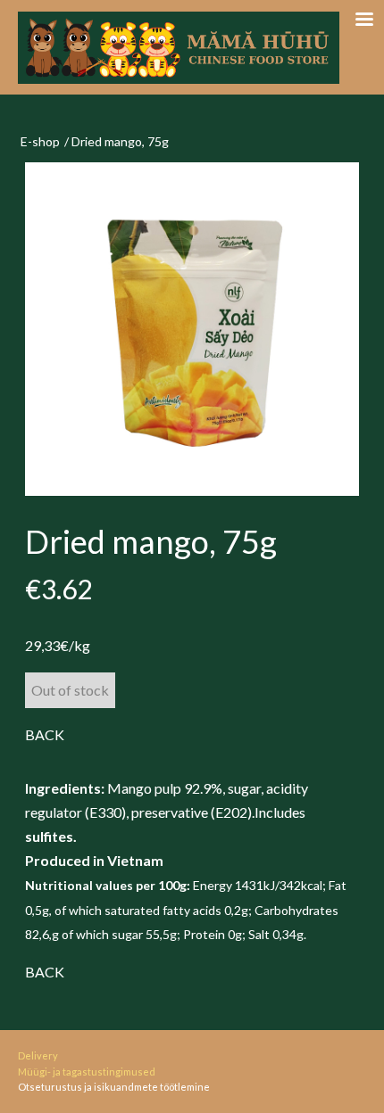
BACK (44, 734)
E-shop (40, 141)
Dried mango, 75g (120, 141)
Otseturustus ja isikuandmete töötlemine (114, 1086)
